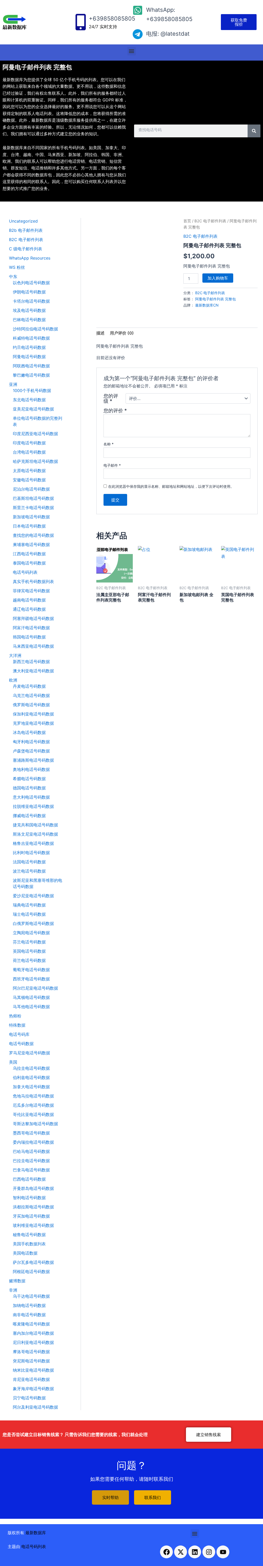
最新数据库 (35, 1532)
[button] (131, 51)
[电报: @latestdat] (138, 34)
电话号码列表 (33, 1546)
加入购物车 (218, 278)
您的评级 (111, 398)
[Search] (254, 131)
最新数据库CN (207, 305)
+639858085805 (112, 18)
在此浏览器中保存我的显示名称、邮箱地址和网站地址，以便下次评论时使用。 (171, 486)
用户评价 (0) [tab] (122, 333)
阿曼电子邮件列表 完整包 (215, 299)
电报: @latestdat (168, 33)
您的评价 (115, 410)
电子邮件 (112, 465)
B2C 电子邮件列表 (210, 221)
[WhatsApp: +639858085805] (138, 10)
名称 (109, 444)
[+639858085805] (80, 22)
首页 (187, 221)
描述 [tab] (100, 333)
